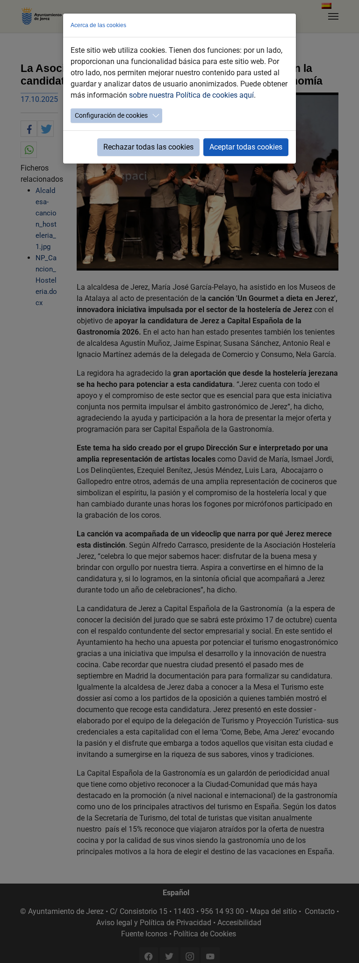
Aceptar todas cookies (245, 147)
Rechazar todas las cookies (148, 147)
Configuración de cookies (111, 115)
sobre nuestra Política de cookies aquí (191, 95)
